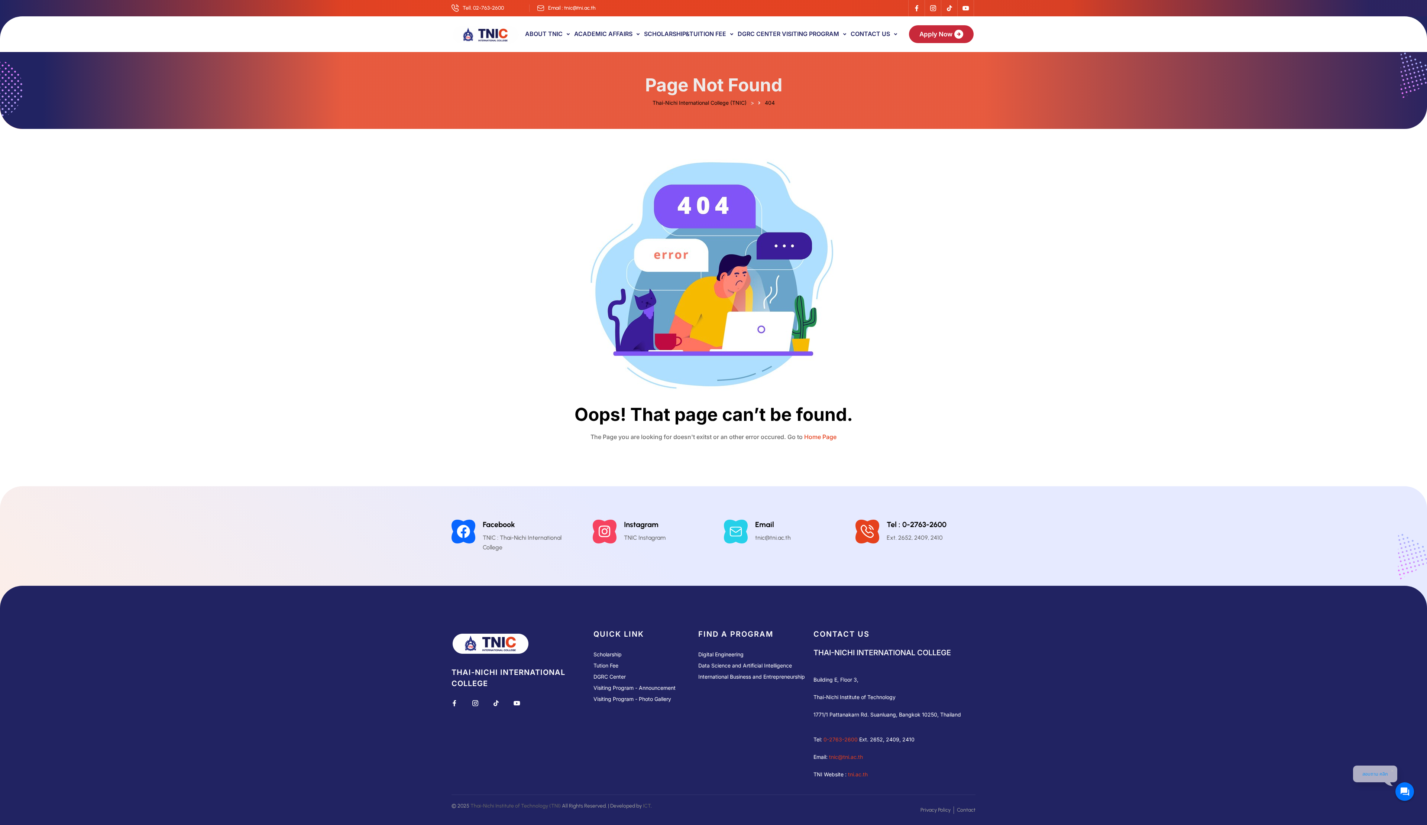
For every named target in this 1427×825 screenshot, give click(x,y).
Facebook (499, 524)
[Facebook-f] (916, 8)
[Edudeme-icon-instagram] (933, 8)
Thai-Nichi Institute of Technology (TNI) (515, 806)
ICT (647, 806)
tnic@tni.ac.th (846, 757)
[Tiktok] (949, 8)
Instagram (641, 524)
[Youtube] (965, 8)
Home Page (820, 437)
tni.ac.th (858, 774)
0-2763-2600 (840, 739)
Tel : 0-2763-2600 (917, 524)
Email (764, 524)
